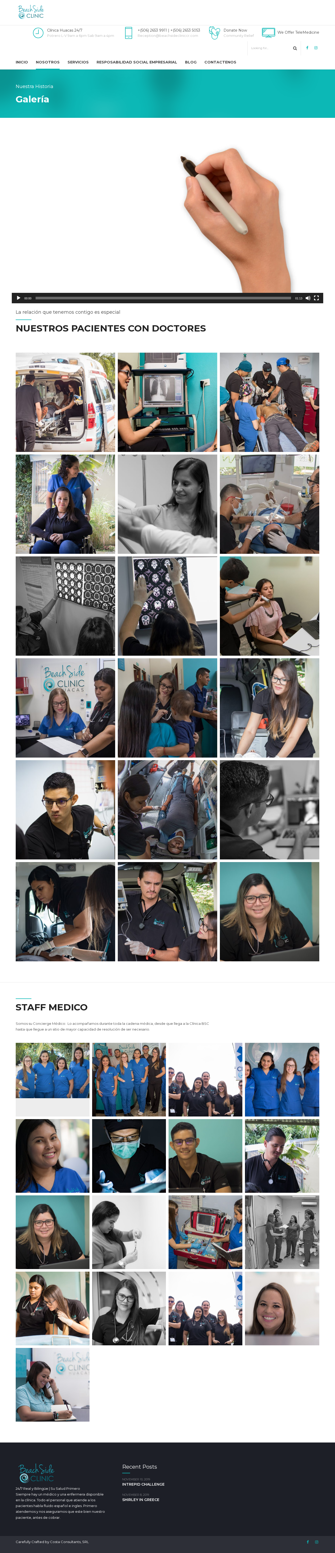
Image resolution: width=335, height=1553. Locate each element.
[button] (167, 215)
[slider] (163, 298)
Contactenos (220, 62)
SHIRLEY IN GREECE (140, 1499)
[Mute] (308, 298)
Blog (191, 62)
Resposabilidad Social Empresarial (137, 62)
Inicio (22, 62)
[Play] (18, 298)
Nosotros (48, 62)
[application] (167, 215)
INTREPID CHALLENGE (143, 1484)
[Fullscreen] (316, 298)
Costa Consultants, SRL (69, 1542)
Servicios (78, 62)
